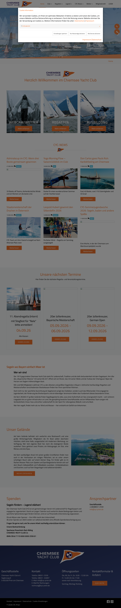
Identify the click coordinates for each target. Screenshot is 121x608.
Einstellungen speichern (60, 33)
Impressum (89, 20)
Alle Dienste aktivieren (94, 33)
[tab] (60, 26)
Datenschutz (79, 20)
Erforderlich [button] (26, 26)
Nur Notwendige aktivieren (77, 33)
